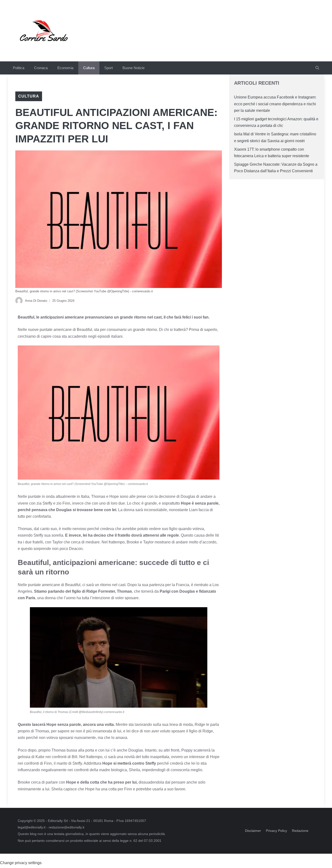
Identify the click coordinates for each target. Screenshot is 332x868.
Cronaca (41, 68)
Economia (65, 68)
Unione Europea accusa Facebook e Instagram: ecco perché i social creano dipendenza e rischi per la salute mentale (275, 103)
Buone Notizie (133, 68)
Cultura (89, 68)
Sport (108, 68)
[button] (317, 67)
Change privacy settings (21, 863)
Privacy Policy (276, 831)
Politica (18, 68)
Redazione (300, 831)
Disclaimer (253, 831)
